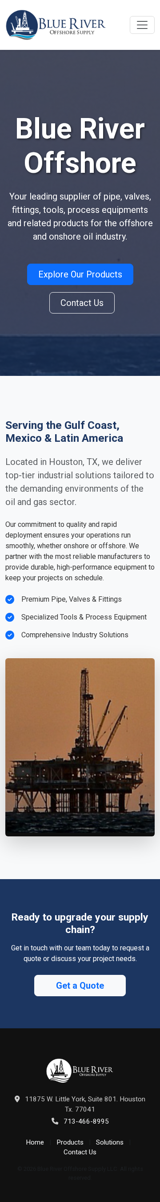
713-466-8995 (86, 1121)
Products (70, 1142)
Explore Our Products (80, 274)
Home (35, 1142)
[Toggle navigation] (142, 25)
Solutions (110, 1142)
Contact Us (82, 302)
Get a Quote (80, 985)
